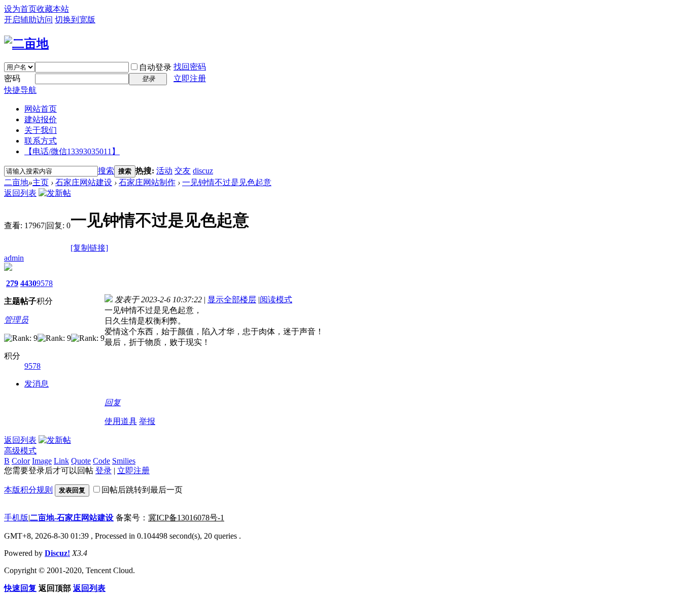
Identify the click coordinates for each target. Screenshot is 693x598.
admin (14, 258)
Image (42, 460)
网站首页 (40, 108)
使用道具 (121, 421)
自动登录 (155, 67)
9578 (45, 283)
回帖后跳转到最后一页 (142, 489)
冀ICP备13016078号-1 (186, 517)
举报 (147, 421)
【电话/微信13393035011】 (72, 151)
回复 (113, 402)
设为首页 (20, 9)
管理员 (16, 319)
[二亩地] (26, 43)
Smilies (123, 460)
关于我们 (40, 130)
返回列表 (20, 193)
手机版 (16, 517)
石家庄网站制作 (147, 182)
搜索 (106, 170)
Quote (81, 460)
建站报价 (40, 119)
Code (101, 460)
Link (61, 460)
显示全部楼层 (231, 299)
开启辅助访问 (28, 19)
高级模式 (20, 450)
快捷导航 (20, 90)
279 (12, 283)
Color (21, 460)
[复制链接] (89, 247)
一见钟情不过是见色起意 (226, 182)
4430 (28, 283)
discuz (203, 170)
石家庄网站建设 (83, 182)
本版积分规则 (28, 489)
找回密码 (190, 66)
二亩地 (16, 182)
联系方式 (40, 140)
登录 (103, 470)
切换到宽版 (75, 19)
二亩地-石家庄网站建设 (72, 517)
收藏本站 (53, 9)
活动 (164, 170)
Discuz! (57, 553)
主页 (40, 182)
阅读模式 (276, 299)
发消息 (36, 383)
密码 (12, 78)
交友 (183, 170)
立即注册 (190, 78)
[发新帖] (55, 193)
